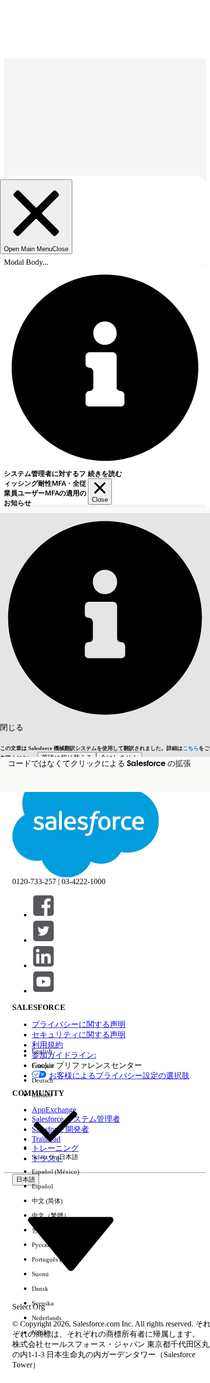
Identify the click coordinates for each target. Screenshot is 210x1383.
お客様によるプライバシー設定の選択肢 (119, 1075)
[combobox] (70, 1242)
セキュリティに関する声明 (79, 1034)
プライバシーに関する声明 (79, 1024)
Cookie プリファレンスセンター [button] (87, 1065)
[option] (55, 1051)
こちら (191, 748)
